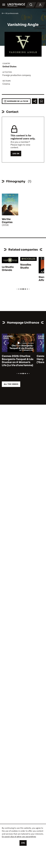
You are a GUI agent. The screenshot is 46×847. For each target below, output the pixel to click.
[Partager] (34, 101)
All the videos (11, 384)
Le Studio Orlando (8, 268)
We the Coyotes (7, 221)
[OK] (23, 843)
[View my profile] (40, 5)
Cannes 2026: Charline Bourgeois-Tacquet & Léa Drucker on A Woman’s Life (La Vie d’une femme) (17, 361)
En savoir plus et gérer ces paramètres (19, 836)
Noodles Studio (25, 266)
